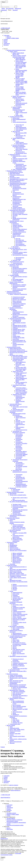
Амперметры (16, 227)
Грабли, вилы (16, 641)
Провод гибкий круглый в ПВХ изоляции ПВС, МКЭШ (20, 75)
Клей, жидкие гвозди (18, 692)
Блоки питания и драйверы (20, 427)
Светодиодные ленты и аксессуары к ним (16, 404)
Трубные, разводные (18, 598)
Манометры (16, 246)
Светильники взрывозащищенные (21, 483)
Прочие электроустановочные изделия (18, 344)
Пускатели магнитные (18, 269)
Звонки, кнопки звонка (18, 236)
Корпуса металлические (19, 211)
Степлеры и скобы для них (19, 622)
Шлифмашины (13, 545)
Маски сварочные (17, 538)
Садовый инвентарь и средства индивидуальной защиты (17, 636)
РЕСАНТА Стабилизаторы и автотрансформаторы (17, 181)
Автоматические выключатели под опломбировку (17, 202)
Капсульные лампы (20, 390)
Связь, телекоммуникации (19, 169)
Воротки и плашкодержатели (20, 585)
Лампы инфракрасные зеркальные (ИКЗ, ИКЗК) (21, 380)
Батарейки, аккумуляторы (16, 676)
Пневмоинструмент (15, 669)
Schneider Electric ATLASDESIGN (17, 320)
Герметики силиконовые (19, 691)
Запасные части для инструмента (18, 550)
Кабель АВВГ (19, 115)
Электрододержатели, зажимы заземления (18, 525)
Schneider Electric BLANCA (20, 326)
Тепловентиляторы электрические (17, 511)
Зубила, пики (16, 721)
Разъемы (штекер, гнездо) (19, 528)
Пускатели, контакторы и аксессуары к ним (16, 265)
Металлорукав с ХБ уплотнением (21, 136)
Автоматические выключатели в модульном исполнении (19, 188)
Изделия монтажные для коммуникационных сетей (19, 341)
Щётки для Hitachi (17, 560)
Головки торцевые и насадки (20, 614)
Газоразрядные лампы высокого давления (18, 360)
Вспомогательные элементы (20, 268)
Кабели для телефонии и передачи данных (19, 97)
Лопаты (15, 646)
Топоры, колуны (17, 652)
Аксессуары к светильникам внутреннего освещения (19, 436)
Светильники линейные (19, 440)
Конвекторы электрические (20, 505)
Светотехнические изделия (13, 347)
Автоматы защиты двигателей (17, 205)
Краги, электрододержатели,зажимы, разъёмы (17, 522)
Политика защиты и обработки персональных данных (14, 820)
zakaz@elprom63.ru (15, 790)
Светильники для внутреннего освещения (19, 432)
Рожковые (15, 595)
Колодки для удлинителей (19, 299)
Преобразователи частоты (16, 172)
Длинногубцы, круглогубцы (20, 668)
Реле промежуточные (21, 241)
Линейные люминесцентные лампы (20, 401)
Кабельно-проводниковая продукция (16, 50)
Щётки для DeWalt (17, 553)
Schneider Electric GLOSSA (19, 325)
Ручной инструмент (12, 565)
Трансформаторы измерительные (17, 234)
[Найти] (15, 6)
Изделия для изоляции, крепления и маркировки (19, 145)
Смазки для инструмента (16, 675)
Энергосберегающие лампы (20, 358)
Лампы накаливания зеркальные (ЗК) (21, 376)
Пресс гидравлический (18, 627)
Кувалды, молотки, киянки (19, 618)
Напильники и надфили (19, 619)
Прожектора (13, 488)
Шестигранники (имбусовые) (17, 600)
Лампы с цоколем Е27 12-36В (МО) (21, 373)
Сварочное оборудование (13, 518)
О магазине (6, 35)
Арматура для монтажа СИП (20, 158)
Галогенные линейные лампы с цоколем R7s (21, 392)
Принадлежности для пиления (17, 686)
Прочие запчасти (17, 558)
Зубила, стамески (17, 617)
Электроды (12, 519)
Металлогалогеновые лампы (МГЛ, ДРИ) (21, 369)
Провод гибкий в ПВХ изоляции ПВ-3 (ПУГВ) (21, 84)
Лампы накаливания (18, 371)
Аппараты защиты (17, 207)
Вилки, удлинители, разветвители (18, 294)
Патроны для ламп (20, 421)
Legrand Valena (16, 336)
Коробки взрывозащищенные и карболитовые (18, 312)
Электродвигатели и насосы (17, 261)
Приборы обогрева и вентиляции (15, 492)
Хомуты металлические (16, 741)
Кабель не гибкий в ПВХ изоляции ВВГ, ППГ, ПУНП (21, 66)
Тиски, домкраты (17, 612)
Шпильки (12, 743)
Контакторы (16, 267)
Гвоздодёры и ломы (18, 604)
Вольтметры (16, 223)
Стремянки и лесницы (15, 576)
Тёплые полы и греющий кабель (18, 495)
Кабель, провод (13, 51)
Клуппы (15, 587)
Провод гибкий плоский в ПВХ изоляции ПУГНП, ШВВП (20, 88)
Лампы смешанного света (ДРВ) (21, 362)
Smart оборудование (15, 173)
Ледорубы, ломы (17, 645)
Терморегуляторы (17, 225)
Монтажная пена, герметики (17, 690)
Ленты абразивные (17, 711)
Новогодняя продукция (16, 348)
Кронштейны (19, 416)
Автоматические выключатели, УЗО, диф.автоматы (18, 185)
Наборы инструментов (15, 570)
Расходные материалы (12, 673)
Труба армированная (21, 127)
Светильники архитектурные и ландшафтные (20, 464)
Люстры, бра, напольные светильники (19, 446)
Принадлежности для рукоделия (18, 684)
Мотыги (15, 648)
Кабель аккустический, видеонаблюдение (21, 103)
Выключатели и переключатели (17, 562)
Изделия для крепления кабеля (20, 151)
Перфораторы (13, 546)
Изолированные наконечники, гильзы (21, 164)
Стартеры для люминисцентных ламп (20, 424)
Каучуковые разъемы (18, 279)
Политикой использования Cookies (11, 854)
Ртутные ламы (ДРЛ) (21, 367)
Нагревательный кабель (19, 500)
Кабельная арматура (15, 154)
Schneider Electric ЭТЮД (19, 329)
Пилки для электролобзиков (20, 687)
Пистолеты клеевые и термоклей (18, 575)
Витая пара (18, 105)
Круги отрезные (17, 705)
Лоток (14, 120)
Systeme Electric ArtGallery (19, 322)
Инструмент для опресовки (17, 626)
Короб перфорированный (19, 119)
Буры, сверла (16, 720)
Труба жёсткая (19, 130)
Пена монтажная (17, 694)
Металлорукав (16, 131)
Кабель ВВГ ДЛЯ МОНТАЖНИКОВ (20, 59)
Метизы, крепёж (11, 725)
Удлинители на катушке (19, 297)
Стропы (12, 735)
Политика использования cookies (15, 825)
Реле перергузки (20, 240)
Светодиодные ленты (18, 409)
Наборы (15, 584)
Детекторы (12, 564)
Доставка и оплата (11, 813)
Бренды (5, 40)
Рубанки (15, 610)
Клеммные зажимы (17, 160)
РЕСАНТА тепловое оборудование (18, 501)
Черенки (15, 638)
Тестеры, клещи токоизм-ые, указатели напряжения (20, 229)
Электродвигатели (17, 263)
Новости (9, 36)
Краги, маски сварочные (19, 527)
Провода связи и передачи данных (20, 99)
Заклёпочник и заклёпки (19, 615)
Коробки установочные (18, 317)
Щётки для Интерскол (18, 556)
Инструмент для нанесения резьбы (18, 581)
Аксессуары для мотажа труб (20, 125)
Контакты (6, 44)
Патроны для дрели (17, 722)
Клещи (14, 606)
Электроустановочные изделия (17, 318)
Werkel (14, 335)
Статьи (5, 42)
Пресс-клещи (16, 629)
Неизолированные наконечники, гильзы (21, 167)
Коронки (15, 718)
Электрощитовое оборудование (18, 210)
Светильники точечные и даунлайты (21, 442)
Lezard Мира (16, 339)
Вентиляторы (13, 493)
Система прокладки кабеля (16, 116)
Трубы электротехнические (20, 122)
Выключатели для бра (18, 298)
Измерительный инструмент (20, 634)
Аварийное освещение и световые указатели (21, 486)
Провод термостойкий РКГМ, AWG (18, 53)
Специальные (16, 596)
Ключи (11, 591)
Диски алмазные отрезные (19, 706)
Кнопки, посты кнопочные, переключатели (17, 282)
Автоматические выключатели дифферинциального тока (19, 198)
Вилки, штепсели (17, 301)
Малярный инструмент (15, 580)
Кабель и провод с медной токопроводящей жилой (19, 56)
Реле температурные (21, 245)
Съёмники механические (19, 611)
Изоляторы (18, 259)
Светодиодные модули (21, 429)
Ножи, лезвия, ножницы (16, 572)
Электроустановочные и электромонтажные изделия (14, 292)
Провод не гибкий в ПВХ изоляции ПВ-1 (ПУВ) (21, 94)
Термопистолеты (14, 547)
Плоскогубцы (16, 661)
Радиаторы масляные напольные (18, 507)
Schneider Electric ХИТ (18, 330)
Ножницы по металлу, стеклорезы (18, 659)
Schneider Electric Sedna (18, 337)
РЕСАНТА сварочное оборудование (15, 530)
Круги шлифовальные (18, 701)
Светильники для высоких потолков (20, 478)
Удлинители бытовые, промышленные (18, 305)
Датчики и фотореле (18, 226)
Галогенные (16, 490)
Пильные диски (17, 688)
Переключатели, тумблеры (19, 284)
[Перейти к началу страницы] (2, 859)
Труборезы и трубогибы (19, 607)
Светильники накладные (19, 449)
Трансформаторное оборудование (18, 183)
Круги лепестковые (17, 707)
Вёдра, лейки (16, 640)
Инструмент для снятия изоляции (18, 569)
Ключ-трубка (16, 593)
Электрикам (7, 43)
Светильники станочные (19, 475)
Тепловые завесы (17, 513)
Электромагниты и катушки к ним (18, 179)
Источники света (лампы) (16, 355)
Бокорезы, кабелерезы (18, 664)
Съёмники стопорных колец (20, 663)
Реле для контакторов (18, 271)
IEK (14, 324)
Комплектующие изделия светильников (19, 414)
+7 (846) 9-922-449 (5, 28)
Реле (14, 237)
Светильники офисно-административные (21, 452)
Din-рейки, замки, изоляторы (20, 214)
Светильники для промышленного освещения (20, 471)
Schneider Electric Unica (18, 333)
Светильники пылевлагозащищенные (22, 480)
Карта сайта (10, 829)
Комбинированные (17, 592)
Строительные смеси (15, 724)
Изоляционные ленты (21, 153)
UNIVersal (15, 328)
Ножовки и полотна (18, 608)
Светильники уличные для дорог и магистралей (21, 468)
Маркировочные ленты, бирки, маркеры (21, 148)
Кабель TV (18, 101)
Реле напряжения (20, 244)
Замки (11, 726)
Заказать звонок (5, 29)
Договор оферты (11, 818)
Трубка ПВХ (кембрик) (21, 143)
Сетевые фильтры (17, 302)
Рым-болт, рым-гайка (15, 733)
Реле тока (18, 238)
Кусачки (15, 625)
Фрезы (14, 713)
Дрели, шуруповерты (15, 549)
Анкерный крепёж (14, 728)
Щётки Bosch (16, 557)
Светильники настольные (19, 457)
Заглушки (15, 215)
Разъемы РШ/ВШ (17, 280)
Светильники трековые (21, 454)
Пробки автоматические (19, 208)
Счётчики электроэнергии (19, 231)
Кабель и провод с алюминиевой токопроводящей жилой (19, 108)
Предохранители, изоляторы (20, 255)
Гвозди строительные (15, 730)
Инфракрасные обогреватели (20, 509)
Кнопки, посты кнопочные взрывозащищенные (19, 289)
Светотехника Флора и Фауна (17, 349)
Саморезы (12, 732)
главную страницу (13, 785)
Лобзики (12, 543)
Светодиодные (16, 489)
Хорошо (3, 857)
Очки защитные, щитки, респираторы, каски (19, 650)
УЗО (14, 191)
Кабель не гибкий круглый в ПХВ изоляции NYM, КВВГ (21, 80)
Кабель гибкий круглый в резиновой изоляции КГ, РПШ (21, 62)
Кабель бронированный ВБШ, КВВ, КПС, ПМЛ (21, 70)
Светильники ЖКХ (20, 455)
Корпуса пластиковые (18, 212)
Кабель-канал (16, 118)
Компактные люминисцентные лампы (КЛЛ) (20, 397)
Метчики (15, 588)
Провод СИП (19, 111)
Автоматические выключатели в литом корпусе (18, 194)
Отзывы (6, 39)
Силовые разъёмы (14, 275)
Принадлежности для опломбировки (15, 682)
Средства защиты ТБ (15, 248)
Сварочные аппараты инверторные (18, 536)
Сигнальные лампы (15, 177)
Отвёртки (15, 621)
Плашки (15, 589)
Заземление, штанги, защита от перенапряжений (20, 253)
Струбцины (16, 623)
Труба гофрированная (21, 128)
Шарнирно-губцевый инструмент (18, 656)
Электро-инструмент (12, 542)
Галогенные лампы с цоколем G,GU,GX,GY (21, 388)
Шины (14, 217)
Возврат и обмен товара (13, 38)
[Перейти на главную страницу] (4, 16)
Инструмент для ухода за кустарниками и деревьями (19, 643)
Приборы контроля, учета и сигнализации (17, 221)
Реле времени (19, 242)
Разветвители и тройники (19, 303)
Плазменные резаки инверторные (18, 540)
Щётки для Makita (17, 554)
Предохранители (20, 257)
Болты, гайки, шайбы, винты (17, 729)
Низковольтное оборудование (14, 170)
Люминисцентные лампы (19, 394)
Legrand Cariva (16, 332)
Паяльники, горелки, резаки (17, 573)
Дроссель (18, 420)
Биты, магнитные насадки (16, 680)
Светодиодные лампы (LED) (20, 356)
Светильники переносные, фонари (18, 351)
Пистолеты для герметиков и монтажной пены (20, 696)
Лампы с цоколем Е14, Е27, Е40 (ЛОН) (21, 383)
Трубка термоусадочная (20, 141)
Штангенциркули (17, 633)
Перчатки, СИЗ (16, 260)
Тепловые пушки (17, 504)
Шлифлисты (16, 714)
